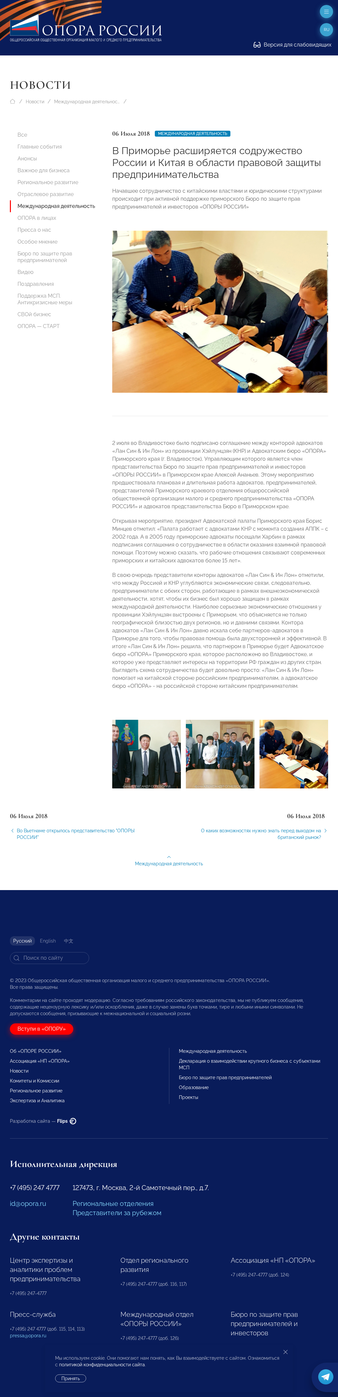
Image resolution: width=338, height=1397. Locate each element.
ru (326, 29)
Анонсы (27, 158)
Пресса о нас (34, 230)
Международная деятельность (87, 101)
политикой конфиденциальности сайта (102, 1364)
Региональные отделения (113, 1204)
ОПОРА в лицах (36, 218)
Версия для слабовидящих (296, 45)
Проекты (188, 1097)
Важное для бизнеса (43, 170)
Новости (35, 101)
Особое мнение (37, 242)
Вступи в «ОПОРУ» (41, 1029)
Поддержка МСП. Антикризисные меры (44, 299)
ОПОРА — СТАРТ (38, 326)
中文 (68, 941)
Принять (70, 1378)
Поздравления (35, 284)
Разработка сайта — (39, 1121)
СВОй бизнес (34, 314)
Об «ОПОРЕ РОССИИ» (35, 1051)
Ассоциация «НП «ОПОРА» (40, 1061)
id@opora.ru (28, 1204)
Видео (25, 272)
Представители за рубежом (117, 1213)
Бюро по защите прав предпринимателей (44, 256)
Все (22, 135)
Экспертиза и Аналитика (37, 1100)
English (48, 941)
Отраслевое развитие (45, 194)
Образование (194, 1087)
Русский (22, 941)
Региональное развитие (47, 182)
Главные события (39, 147)
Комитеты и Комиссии (34, 1080)
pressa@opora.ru (28, 1335)
